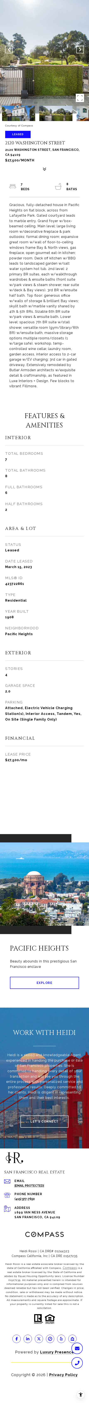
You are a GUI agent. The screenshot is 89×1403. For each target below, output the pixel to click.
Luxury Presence (57, 1352)
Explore (45, 982)
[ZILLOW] (72, 1339)
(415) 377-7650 (24, 1199)
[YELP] (61, 1339)
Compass (70, 1267)
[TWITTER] (39, 1339)
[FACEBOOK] (16, 1339)
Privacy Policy (63, 1375)
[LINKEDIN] (28, 1339)
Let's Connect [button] (44, 1121)
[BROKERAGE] (50, 1339)
